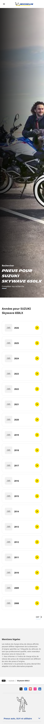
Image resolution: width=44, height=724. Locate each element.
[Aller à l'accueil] (24, 4)
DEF (37, 617)
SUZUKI (11, 681)
